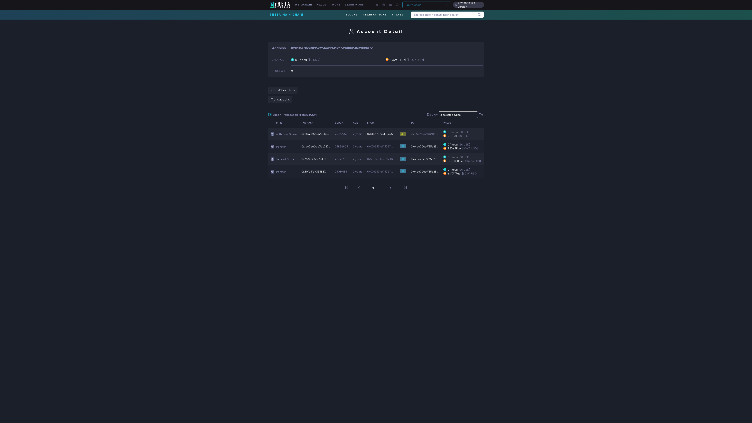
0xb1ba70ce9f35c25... (381, 134)
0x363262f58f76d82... (314, 159)
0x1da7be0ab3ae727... (315, 146)
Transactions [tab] (280, 99)
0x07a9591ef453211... (380, 146)
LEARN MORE (354, 5)
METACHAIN (303, 5)
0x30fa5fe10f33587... (314, 171)
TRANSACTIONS (375, 15)
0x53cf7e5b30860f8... (424, 134)
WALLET (322, 5)
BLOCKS (352, 15)
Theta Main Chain (286, 14)
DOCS (336, 5)
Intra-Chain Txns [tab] (283, 90)
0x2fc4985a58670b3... (315, 134)
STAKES (398, 15)
